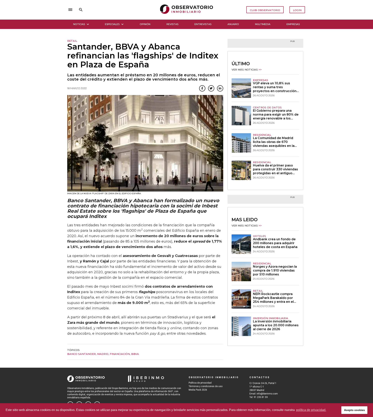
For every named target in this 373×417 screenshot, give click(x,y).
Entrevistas (202, 24)
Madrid (102, 353)
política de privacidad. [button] (311, 410)
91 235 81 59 (261, 397)
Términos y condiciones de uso (205, 386)
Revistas (172, 24)
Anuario (233, 24)
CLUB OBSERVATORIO (265, 10)
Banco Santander (81, 353)
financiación (120, 353)
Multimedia (262, 24)
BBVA (135, 353)
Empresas (293, 24)
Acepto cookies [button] (354, 410)
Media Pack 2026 (198, 389)
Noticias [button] (79, 24)
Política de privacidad (200, 382)
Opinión (145, 24)
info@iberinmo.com (267, 393)
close (122, 10)
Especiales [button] (112, 24)
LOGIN (297, 10)
